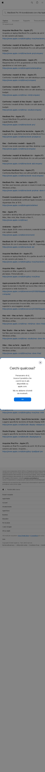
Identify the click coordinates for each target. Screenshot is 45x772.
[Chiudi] (40, 362)
